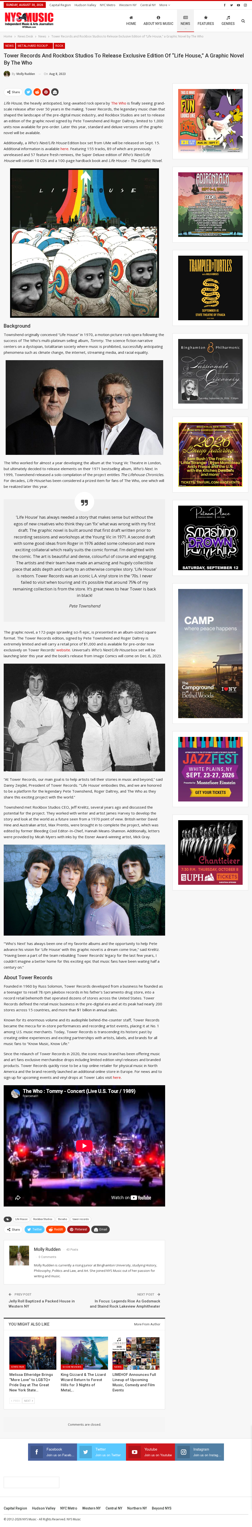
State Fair (17, 1367)
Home (131, 24)
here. (65, 148)
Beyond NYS (162, 1508)
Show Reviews (72, 1367)
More (163, 5)
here (117, 1077)
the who (62, 1219)
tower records (81, 1219)
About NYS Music (158, 24)
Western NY (128, 5)
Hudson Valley (85, 5)
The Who (118, 103)
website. (63, 649)
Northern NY (137, 1508)
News (185, 24)
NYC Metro (107, 5)
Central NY (148, 5)
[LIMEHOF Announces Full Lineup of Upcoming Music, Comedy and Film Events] (135, 1353)
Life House (21, 1219)
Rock (59, 46)
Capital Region (60, 5)
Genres (228, 24)
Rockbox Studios (42, 1219)
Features (206, 24)
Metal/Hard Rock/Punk (35, 46)
